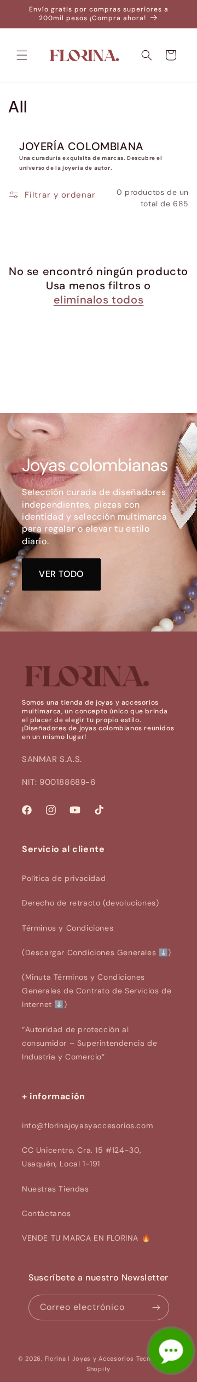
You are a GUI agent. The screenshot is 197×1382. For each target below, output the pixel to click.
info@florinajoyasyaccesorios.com (87, 1125)
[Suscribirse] (156, 1307)
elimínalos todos (99, 300)
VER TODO (61, 574)
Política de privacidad (64, 878)
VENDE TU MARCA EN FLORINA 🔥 (86, 1238)
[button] (22, 55)
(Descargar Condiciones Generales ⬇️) (96, 952)
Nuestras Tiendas (55, 1189)
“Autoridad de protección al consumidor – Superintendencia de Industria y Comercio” (89, 1043)
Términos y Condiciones (67, 928)
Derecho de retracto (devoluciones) (90, 903)
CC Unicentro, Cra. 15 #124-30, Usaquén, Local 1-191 (82, 1157)
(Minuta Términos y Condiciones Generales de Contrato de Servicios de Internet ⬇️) (96, 990)
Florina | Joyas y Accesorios (90, 1358)
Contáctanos (46, 1213)
